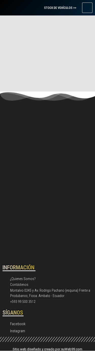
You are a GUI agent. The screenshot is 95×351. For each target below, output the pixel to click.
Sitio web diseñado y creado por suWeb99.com (47, 349)
